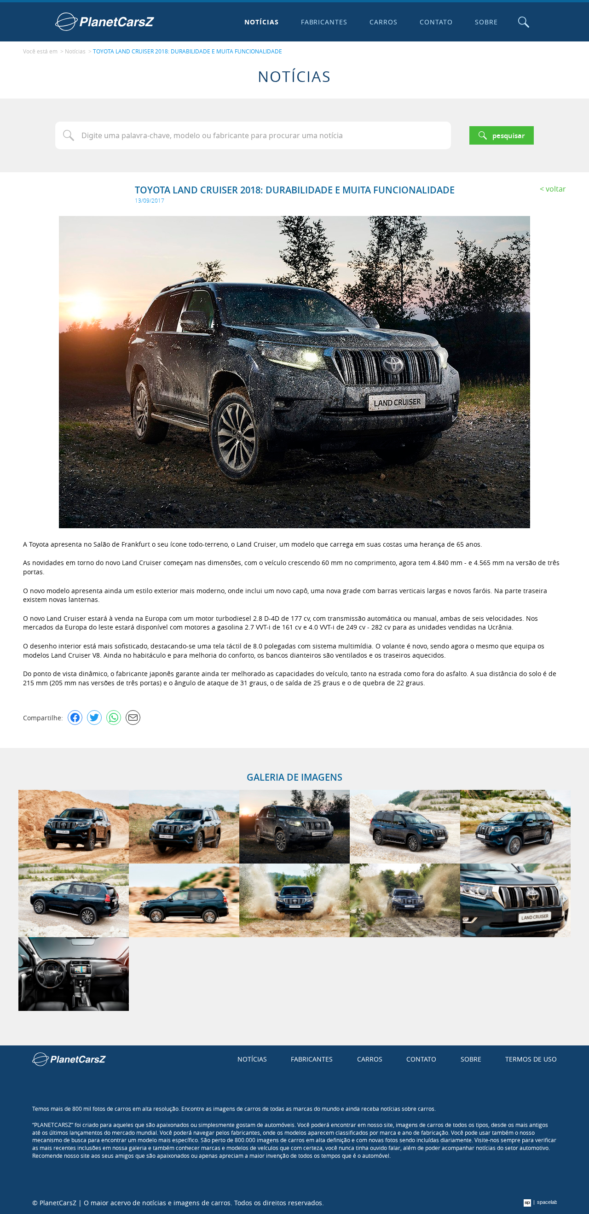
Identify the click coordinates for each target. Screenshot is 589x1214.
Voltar (556, 189)
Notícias (261, 22)
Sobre (486, 22)
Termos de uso (531, 1059)
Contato (436, 22)
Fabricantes (324, 22)
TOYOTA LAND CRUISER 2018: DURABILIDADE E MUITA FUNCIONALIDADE (187, 51)
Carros (384, 22)
